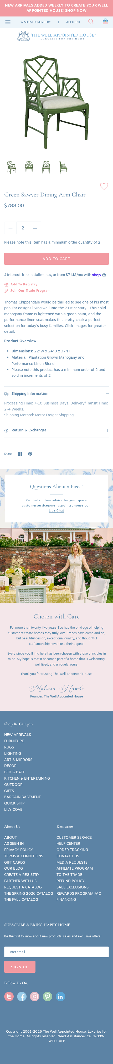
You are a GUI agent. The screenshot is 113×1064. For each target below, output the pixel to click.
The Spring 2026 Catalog (28, 893)
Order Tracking (72, 849)
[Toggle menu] (8, 22)
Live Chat (56, 510)
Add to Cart (56, 258)
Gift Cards (14, 862)
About (10, 837)
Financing (66, 899)
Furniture (14, 741)
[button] (105, 22)
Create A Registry (21, 874)
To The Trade (69, 874)
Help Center (68, 843)
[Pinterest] (47, 996)
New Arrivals (17, 734)
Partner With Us (20, 880)
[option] (56, 100)
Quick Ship (14, 803)
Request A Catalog (23, 887)
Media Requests (72, 862)
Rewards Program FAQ (78, 893)
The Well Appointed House (64, 1031)
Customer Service (74, 837)
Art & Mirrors (18, 759)
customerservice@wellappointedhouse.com (56, 505)
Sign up (20, 967)
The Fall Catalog (21, 899)
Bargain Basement (22, 797)
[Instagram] (34, 996)
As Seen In (14, 843)
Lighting (12, 753)
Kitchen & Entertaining (27, 778)
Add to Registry (24, 284)
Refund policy (70, 880)
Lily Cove (13, 809)
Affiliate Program (74, 868)
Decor (10, 765)
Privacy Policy (18, 849)
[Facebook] (22, 996)
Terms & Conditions (23, 856)
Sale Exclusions (72, 887)
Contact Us (67, 856)
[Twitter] (9, 996)
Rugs (9, 747)
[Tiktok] (60, 996)
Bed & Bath (14, 772)
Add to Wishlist (104, 186)
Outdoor (13, 784)
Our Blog (13, 868)
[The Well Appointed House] (56, 36)
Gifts (9, 790)
